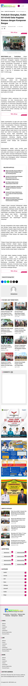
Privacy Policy (13, 614)
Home (2, 11)
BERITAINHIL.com (12, 682)
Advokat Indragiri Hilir (22, 564)
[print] (11, 282)
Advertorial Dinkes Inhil (8, 560)
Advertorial (8, 552)
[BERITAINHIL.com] (8, 7)
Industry (3, 628)
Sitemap (21, 615)
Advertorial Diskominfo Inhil (22, 560)
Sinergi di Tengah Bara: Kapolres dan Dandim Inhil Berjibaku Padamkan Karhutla (14, 188)
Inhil (14, 578)
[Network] (19, 6)
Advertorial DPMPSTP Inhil (8, 556)
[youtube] (8, 2)
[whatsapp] (8, 282)
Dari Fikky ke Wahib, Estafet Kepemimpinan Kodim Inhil (12, 183)
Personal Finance (5, 633)
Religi (14, 595)
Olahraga (14, 585)
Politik (14, 591)
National (4, 623)
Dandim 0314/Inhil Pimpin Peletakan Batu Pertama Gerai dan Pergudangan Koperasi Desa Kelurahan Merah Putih (14, 178)
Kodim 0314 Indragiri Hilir (10, 11)
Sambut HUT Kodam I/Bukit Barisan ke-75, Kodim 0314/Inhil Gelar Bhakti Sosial (14, 194)
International (4, 630)
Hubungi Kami (14, 615)
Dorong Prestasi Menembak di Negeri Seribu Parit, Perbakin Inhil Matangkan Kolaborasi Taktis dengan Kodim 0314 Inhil (21, 313)
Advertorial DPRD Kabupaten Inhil (22, 556)
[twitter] (5, 282)
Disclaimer (7, 615)
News (14, 582)
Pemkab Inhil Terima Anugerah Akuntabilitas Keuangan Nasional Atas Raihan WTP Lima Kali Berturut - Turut (18, 542)
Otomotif (14, 588)
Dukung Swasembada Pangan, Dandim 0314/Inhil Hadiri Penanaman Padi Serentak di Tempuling (14, 199)
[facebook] (1, 2)
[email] (14, 282)
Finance (3, 625)
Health (14, 572)
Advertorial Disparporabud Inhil (8, 564)
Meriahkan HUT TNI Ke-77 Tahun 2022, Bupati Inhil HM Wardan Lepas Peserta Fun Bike (18, 535)
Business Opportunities (7, 632)
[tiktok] (10, 2)
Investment (4, 627)
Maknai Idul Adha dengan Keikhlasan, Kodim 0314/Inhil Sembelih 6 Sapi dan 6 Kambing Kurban (14, 172)
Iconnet (14, 575)
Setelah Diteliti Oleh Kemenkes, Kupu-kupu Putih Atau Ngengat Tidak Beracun (18, 527)
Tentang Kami (6, 614)
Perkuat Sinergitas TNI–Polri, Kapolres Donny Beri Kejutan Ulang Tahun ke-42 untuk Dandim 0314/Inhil (7, 313)
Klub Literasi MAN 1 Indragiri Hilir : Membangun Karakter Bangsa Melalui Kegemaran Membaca (19, 513)
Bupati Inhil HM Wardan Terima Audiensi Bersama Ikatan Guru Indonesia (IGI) (18, 520)
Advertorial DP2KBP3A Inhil (22, 552)
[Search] (26, 2)
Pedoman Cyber (21, 614)
